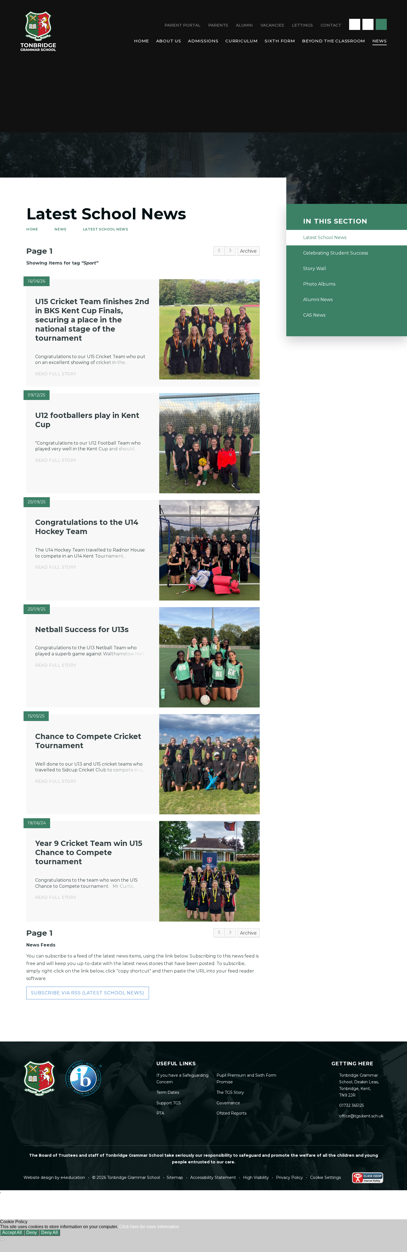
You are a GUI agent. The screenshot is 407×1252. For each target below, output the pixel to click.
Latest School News (105, 229)
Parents (218, 25)
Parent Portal (182, 25)
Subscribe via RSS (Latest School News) (87, 993)
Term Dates (167, 1092)
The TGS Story (230, 1092)
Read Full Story (55, 373)
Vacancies (272, 25)
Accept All (12, 1232)
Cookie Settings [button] (325, 1177)
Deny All (49, 1232)
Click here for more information (149, 1226)
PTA (160, 1113)
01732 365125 (351, 1105)
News (60, 229)
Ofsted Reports (231, 1113)
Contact (331, 25)
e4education (73, 1177)
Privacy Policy (289, 1177)
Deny (31, 1232)
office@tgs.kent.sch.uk (361, 1116)
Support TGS (168, 1102)
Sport (90, 263)
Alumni (244, 25)
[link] (219, 251)
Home (32, 229)
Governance (228, 1102)
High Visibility (256, 1177)
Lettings (302, 25)
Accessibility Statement (213, 1177)
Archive (248, 251)
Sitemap (175, 1177)
